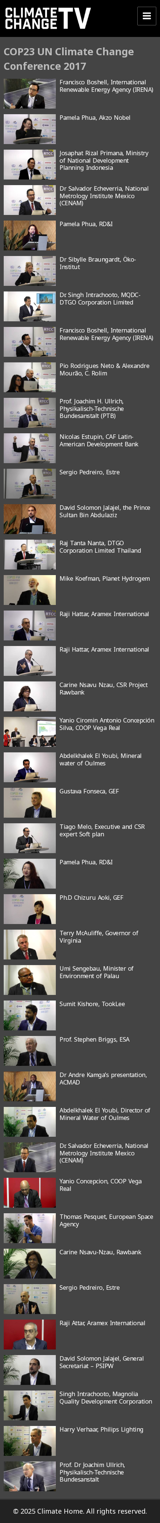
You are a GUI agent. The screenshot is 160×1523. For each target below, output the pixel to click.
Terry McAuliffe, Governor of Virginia (99, 936)
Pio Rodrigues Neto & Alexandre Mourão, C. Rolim (104, 369)
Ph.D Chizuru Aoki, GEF (91, 897)
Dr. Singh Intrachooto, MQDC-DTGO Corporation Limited (100, 298)
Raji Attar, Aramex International (102, 1323)
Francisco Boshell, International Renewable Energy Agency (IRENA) (106, 85)
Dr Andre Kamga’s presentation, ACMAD (103, 1078)
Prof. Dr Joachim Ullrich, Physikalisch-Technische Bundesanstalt (92, 1472)
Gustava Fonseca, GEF (89, 791)
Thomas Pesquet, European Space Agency (106, 1220)
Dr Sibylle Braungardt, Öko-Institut (98, 263)
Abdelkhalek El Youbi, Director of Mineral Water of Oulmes (105, 1113)
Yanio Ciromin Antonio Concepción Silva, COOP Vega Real (107, 723)
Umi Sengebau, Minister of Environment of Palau (97, 972)
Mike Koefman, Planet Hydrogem (105, 578)
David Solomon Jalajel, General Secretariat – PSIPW (102, 1362)
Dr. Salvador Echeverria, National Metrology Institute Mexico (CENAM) (104, 1153)
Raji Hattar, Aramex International (104, 614)
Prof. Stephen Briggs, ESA (94, 1039)
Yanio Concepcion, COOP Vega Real (101, 1184)
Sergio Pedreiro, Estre (89, 472)
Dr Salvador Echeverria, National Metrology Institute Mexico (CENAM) (104, 195)
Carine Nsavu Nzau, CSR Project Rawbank (103, 688)
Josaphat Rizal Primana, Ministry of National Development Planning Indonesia (104, 160)
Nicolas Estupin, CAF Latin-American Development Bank (99, 440)
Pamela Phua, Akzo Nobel (95, 117)
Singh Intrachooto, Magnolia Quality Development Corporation (106, 1397)
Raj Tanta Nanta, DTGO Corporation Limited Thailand (100, 546)
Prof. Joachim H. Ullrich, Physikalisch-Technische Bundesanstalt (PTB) (92, 408)
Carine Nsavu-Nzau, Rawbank (100, 1252)
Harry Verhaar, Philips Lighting (102, 1429)
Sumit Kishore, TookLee (92, 1004)
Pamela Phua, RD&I (86, 224)
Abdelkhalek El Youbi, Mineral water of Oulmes (101, 759)
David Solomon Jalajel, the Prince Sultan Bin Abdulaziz (105, 511)
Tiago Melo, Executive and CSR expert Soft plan (102, 830)
